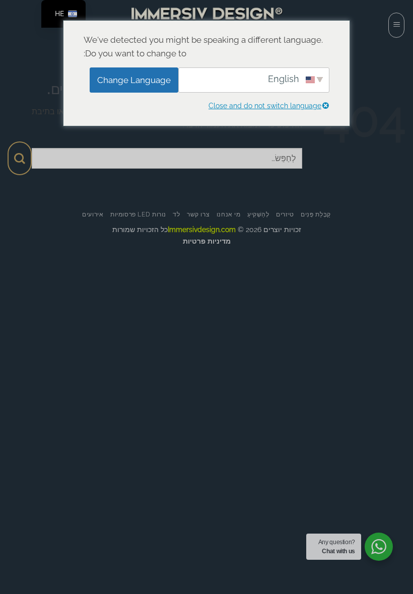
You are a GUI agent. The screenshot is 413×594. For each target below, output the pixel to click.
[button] (396, 25)
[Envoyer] (20, 158)
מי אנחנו (229, 214)
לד (176, 214)
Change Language (134, 80)
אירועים (92, 214)
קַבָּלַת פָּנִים (316, 214)
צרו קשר (198, 214)
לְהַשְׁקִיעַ (258, 214)
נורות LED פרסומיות (138, 214)
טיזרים (285, 214)
